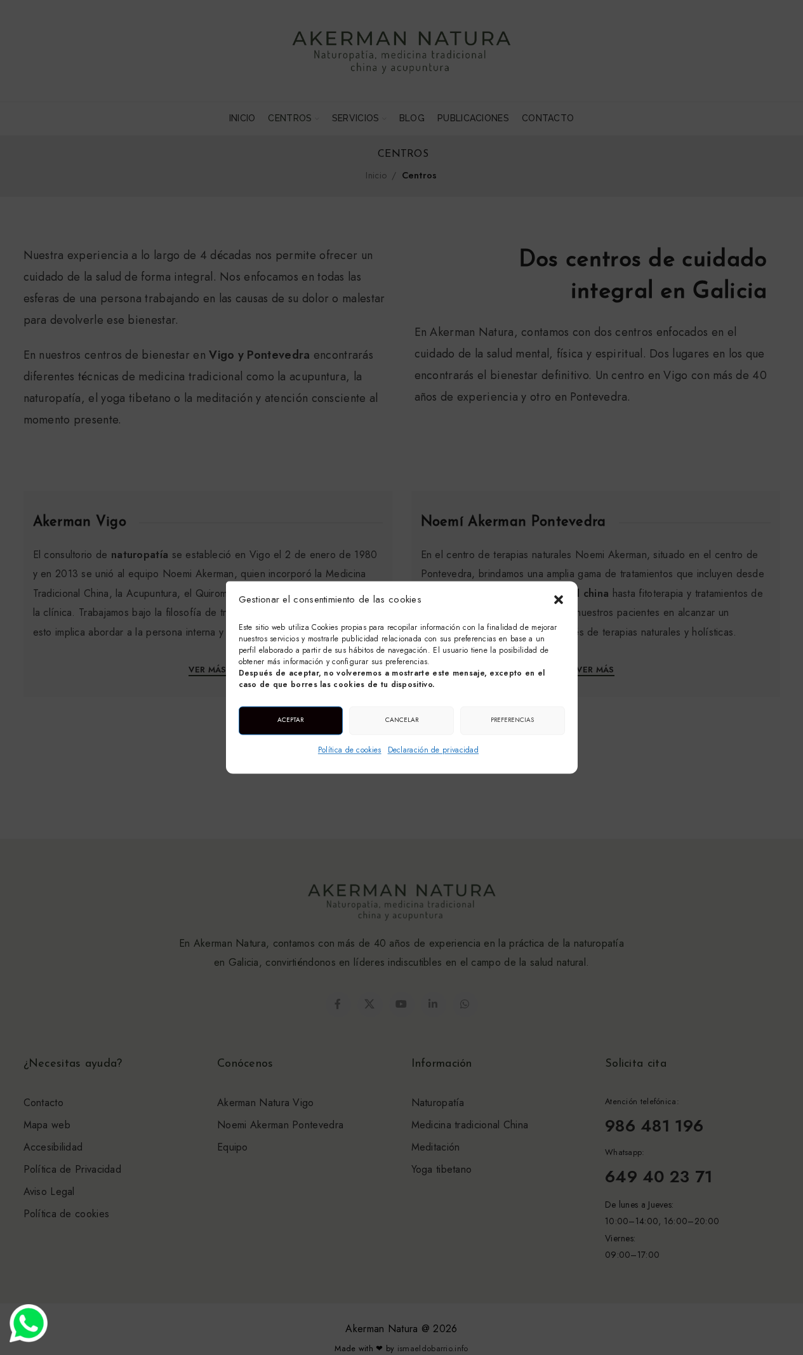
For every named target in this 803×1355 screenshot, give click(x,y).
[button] (558, 600)
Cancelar (401, 719)
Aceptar (290, 719)
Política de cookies (350, 750)
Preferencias (512, 719)
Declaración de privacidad (433, 750)
